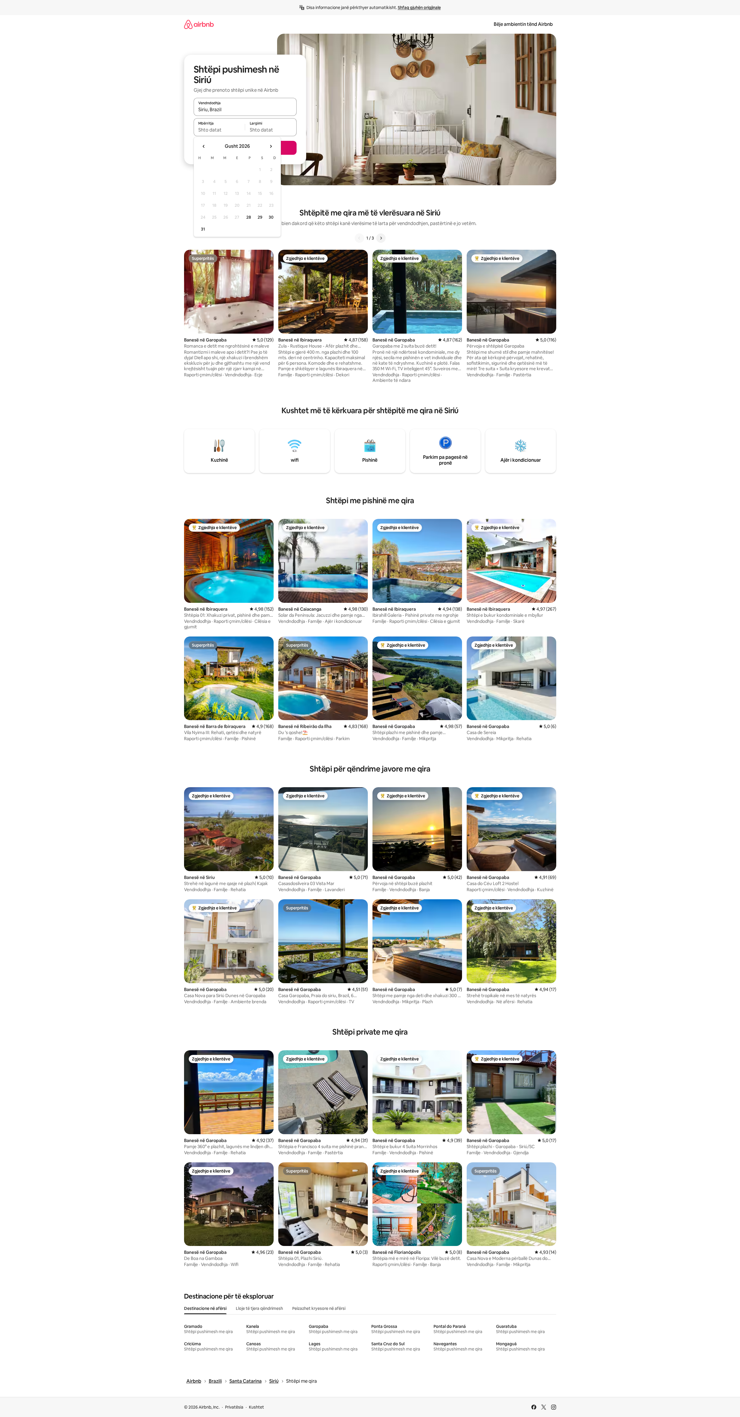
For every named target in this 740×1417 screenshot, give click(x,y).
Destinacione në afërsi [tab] (205, 1308)
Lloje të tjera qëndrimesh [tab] (259, 1308)
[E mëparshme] (359, 238)
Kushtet (256, 1407)
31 (203, 229)
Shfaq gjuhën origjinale (419, 7)
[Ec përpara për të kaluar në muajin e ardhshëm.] (270, 146)
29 (260, 217)
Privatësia (234, 1407)
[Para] (381, 238)
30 (271, 217)
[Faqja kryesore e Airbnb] (199, 24)
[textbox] (219, 129)
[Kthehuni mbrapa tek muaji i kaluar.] (204, 146)
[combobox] (245, 109)
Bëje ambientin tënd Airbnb (523, 24)
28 (248, 217)
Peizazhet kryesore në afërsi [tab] (318, 1308)
